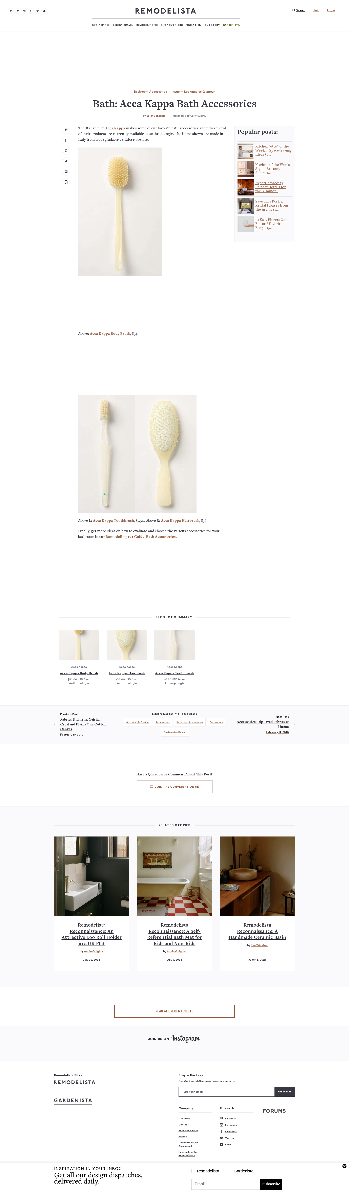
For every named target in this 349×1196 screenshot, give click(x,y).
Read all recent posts (174, 1011)
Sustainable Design (137, 722)
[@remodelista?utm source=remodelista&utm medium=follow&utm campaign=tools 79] (11, 11)
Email (228, 1144)
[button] (297, 10)
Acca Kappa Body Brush (110, 334)
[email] (66, 172)
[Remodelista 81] (24, 11)
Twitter (229, 1138)
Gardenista (231, 25)
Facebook (231, 1131)
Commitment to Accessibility (188, 1144)
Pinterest (230, 1118)
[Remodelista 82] (31, 11)
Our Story (212, 25)
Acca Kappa (115, 128)
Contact (184, 1124)
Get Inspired (101, 25)
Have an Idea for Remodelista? (188, 1154)
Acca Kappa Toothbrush (113, 521)
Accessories (163, 722)
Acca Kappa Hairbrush (180, 521)
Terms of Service (188, 1130)
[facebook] (66, 140)
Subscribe (271, 1184)
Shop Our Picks (172, 25)
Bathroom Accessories (150, 91)
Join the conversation (176, 787)
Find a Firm (194, 25)
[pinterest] (66, 151)
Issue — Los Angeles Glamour (193, 91)
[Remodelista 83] (37, 11)
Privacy (183, 1136)
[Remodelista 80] (17, 11)
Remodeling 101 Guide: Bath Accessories (141, 537)
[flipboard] (66, 130)
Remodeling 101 (147, 25)
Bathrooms (216, 722)
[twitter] (66, 161)
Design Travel (123, 25)
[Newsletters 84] (44, 11)
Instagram (231, 1125)
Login (331, 10)
